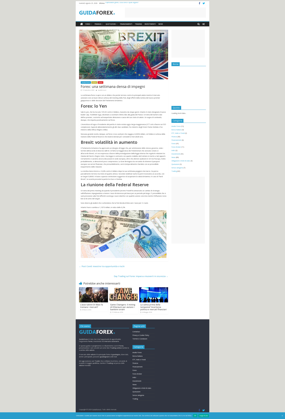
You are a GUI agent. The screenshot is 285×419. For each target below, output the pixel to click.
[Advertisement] (165, 13)
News (160, 24)
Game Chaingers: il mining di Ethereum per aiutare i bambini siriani (122, 307)
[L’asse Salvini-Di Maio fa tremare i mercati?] (93, 288)
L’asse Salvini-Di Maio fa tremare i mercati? (91, 305)
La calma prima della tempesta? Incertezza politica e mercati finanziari (153, 307)
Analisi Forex (86, 82)
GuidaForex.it (102, 90)
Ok (195, 415)
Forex (87, 24)
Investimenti (150, 24)
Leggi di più (204, 415)
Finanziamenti (126, 24)
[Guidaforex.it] (81, 24)
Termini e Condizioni (139, 339)
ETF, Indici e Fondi (178, 133)
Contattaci (136, 332)
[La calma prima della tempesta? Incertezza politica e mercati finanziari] (153, 288)
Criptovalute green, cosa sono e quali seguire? (121, 3)
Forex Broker (176, 147)
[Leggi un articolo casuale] (203, 24)
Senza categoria (177, 168)
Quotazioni (111, 24)
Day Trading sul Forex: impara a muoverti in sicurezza (141, 276)
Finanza (98, 24)
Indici (173, 150)
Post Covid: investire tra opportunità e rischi (101, 266)
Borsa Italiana (176, 130)
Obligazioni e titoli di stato (180, 161)
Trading (138, 24)
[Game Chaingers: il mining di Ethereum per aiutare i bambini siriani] (123, 288)
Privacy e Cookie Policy (140, 335)
